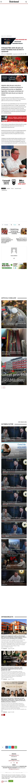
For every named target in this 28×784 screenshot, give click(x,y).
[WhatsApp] (15, 747)
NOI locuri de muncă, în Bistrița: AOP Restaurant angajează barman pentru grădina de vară (12, 669)
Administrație (9, 36)
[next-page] (4, 387)
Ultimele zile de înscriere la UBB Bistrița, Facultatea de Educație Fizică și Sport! (21, 239)
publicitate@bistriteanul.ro (14, 760)
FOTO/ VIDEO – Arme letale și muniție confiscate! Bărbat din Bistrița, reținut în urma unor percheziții (13, 353)
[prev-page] (2, 387)
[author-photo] (2, 648)
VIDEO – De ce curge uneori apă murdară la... (14, 487)
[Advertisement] (14, 19)
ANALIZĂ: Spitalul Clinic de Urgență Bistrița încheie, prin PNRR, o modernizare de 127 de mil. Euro (13, 381)
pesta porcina (4, 190)
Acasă (2, 36)
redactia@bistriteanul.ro (14, 755)
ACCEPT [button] (10, 781)
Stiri (5, 36)
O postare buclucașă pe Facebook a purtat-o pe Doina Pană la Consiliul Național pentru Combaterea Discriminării (7, 240)
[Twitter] (9, 747)
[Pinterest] (12, 747)
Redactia (5, 648)
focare (12, 188)
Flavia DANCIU (14, 255)
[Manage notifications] (2, 782)
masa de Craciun (18, 188)
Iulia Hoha (4, 440)
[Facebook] (6, 747)
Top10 (3, 309)
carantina (8, 188)
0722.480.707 (14, 756)
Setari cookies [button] (4, 781)
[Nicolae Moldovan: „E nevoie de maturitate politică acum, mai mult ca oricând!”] (14, 530)
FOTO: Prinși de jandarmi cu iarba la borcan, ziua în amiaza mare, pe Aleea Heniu (14, 324)
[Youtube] (17, 763)
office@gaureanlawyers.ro (14, 769)
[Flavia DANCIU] (2, 54)
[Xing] (14, 258)
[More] (19, 224)
